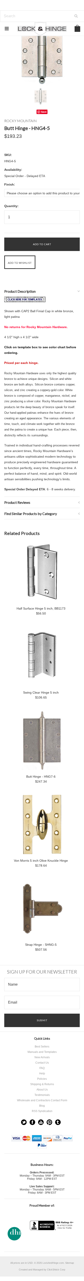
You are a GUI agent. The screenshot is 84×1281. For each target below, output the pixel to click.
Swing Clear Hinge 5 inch (41, 692)
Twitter (24, 1122)
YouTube (41, 1122)
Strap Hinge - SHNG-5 (41, 944)
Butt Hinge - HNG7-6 (41, 776)
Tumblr (58, 1122)
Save (44, 111)
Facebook (32, 1122)
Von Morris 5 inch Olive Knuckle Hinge (41, 860)
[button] (52, 1239)
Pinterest (49, 1122)
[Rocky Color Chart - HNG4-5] (24, 301)
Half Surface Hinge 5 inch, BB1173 (41, 608)
